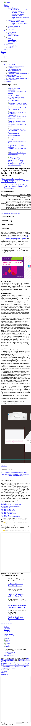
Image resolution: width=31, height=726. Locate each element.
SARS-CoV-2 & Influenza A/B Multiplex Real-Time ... (16, 99)
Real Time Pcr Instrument (8, 510)
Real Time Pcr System (7, 512)
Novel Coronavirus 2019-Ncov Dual (11, 504)
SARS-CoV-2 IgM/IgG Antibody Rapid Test (16, 595)
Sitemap (13, 661)
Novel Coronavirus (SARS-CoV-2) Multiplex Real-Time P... (17, 134)
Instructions (4, 466)
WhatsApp (4, 672)
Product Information (13, 41)
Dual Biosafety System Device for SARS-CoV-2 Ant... (16, 619)
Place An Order (12, 27)
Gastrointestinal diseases (17, 12)
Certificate (10, 47)
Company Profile (12, 46)
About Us (6, 44)
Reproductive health (16, 15)
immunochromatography (17, 21)
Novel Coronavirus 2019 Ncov (9, 663)
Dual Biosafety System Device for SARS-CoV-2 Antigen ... (17, 117)
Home (5, 5)
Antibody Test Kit (10, 668)
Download (10, 43)
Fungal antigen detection (17, 14)
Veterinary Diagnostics (14, 20)
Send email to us (5, 213)
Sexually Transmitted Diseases (19, 9)
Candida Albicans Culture (19, 238)
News (5, 31)
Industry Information (13, 35)
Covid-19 (3, 503)
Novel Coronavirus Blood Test (16, 236)
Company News (12, 32)
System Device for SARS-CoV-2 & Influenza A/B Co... (17, 108)
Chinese (3, 52)
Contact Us (7, 49)
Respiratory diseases (16, 11)
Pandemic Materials (6, 507)
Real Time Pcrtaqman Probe (8, 513)
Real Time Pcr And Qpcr (7, 509)
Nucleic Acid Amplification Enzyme (10, 506)
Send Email (4, 671)
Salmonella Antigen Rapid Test (16, 154)
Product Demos (12, 40)
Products (6, 6)
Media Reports (12, 34)
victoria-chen (4, 674)
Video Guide (11, 29)
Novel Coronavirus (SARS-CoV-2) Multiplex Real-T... (17, 606)
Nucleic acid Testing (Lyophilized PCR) (18, 73)
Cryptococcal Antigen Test (10, 665)
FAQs (9, 38)
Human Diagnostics (13, 8)
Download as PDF (15, 213)
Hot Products (6, 661)
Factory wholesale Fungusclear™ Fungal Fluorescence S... (17, 164)
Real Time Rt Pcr (5, 515)
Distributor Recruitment (14, 26)
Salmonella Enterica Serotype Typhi (10, 516)
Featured (6, 58)
